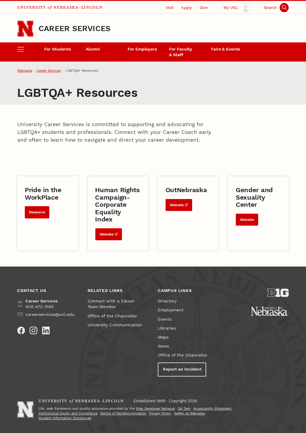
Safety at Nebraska (189, 413)
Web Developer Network (155, 409)
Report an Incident (182, 369)
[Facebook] (21, 330)
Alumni (93, 49)
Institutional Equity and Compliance (68, 413)
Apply (186, 7)
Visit (169, 7)
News (163, 346)
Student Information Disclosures (65, 418)
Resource (37, 212)
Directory (167, 301)
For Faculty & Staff (180, 52)
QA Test (184, 409)
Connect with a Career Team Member (111, 304)
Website (107, 234)
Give (204, 7)
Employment (170, 310)
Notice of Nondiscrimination (123, 413)
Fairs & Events (225, 49)
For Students (57, 49)
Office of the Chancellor (112, 316)
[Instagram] (33, 330)
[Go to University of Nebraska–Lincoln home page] (25, 29)
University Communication (115, 325)
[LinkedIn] (46, 330)
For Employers (142, 49)
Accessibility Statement (212, 409)
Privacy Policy (160, 413)
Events (165, 319)
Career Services (75, 28)
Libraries (167, 328)
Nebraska (24, 71)
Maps (163, 337)
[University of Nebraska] (269, 311)
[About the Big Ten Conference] (278, 292)
